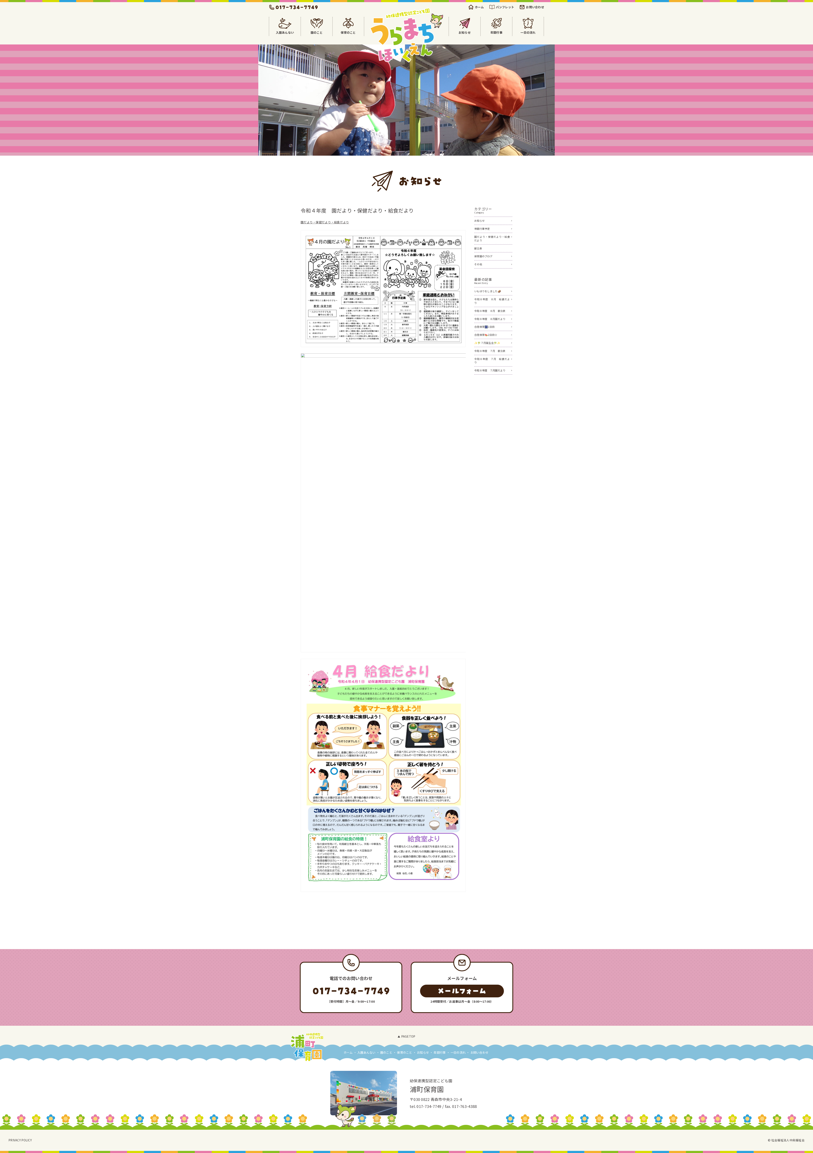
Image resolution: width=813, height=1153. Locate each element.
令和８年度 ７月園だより (489, 370)
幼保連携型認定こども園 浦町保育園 (406, 35)
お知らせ (479, 220)
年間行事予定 (482, 228)
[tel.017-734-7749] (293, 7)
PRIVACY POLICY (20, 1140)
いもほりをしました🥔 (487, 291)
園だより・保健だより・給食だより (325, 222)
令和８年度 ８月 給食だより (492, 301)
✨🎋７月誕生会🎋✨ (487, 343)
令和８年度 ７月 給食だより (492, 360)
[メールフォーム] (462, 991)
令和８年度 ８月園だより (489, 319)
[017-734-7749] (351, 991)
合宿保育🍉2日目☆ (485, 334)
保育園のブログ (483, 256)
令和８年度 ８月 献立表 (489, 311)
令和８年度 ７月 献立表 (489, 351)
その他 (478, 264)
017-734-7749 (428, 1106)
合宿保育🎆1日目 (484, 326)
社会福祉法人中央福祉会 (788, 1140)
